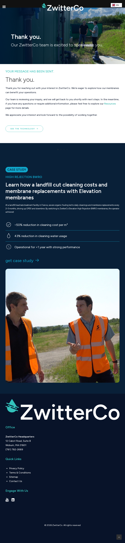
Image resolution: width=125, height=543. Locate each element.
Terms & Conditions (20, 472)
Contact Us (15, 481)
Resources (110, 103)
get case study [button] (19, 260)
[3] (64, 149)
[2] (60, 149)
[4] (67, 149)
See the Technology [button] (22, 129)
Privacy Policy (16, 468)
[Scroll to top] (119, 536)
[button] (7, 500)
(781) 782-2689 (14, 449)
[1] (58, 149)
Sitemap (13, 476)
